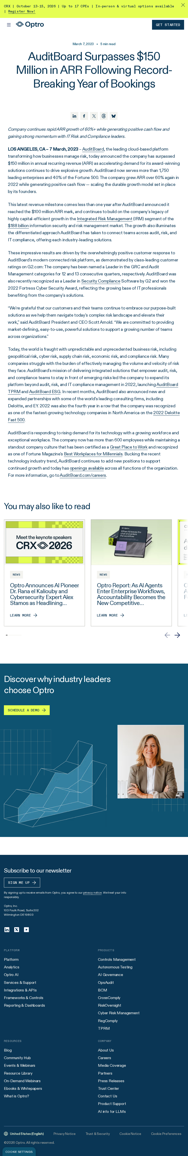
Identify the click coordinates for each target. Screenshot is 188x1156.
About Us (106, 1050)
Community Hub (17, 1057)
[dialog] (19, 1151)
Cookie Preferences (166, 1133)
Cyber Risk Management (119, 1013)
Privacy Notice (65, 1133)
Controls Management (117, 959)
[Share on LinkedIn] (74, 116)
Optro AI (11, 974)
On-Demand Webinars (22, 1081)
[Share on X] (94, 116)
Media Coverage (112, 1065)
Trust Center (108, 1088)
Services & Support (20, 982)
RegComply (108, 1020)
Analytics (11, 967)
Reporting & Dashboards (24, 1005)
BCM (102, 990)
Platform (11, 959)
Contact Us (107, 1096)
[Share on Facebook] (84, 116)
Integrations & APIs (20, 990)
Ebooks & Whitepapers (23, 1088)
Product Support (112, 1103)
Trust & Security (97, 1133)
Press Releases (111, 1081)
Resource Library (18, 1073)
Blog (8, 1050)
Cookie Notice (130, 1133)
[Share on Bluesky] (114, 116)
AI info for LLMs (112, 1111)
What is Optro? (16, 1096)
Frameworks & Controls (23, 997)
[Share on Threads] (104, 116)
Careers (104, 1057)
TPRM (104, 1028)
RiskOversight (109, 1005)
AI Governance (110, 974)
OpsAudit (106, 982)
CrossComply (109, 997)
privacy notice (92, 892)
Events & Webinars (19, 1065)
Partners (105, 1073)
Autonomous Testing (115, 967)
